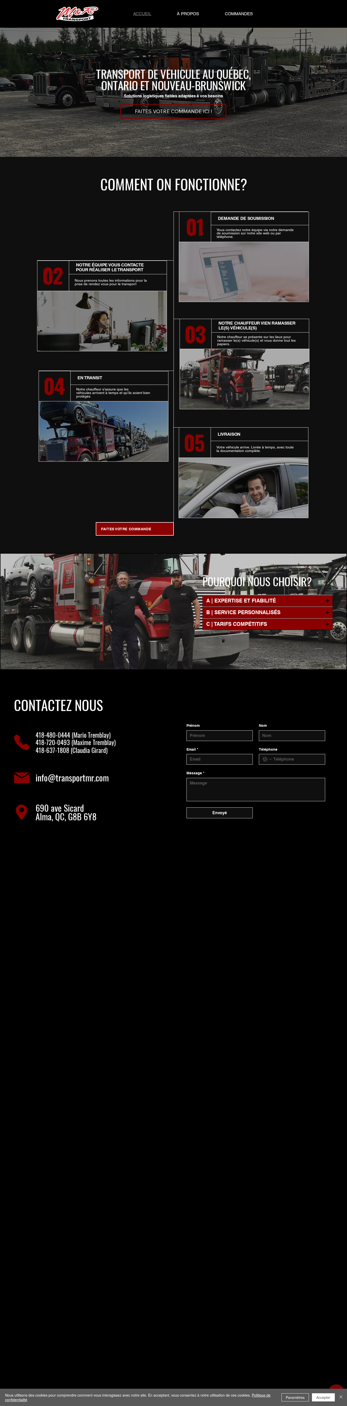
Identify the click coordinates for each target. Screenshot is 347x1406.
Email (192, 749)
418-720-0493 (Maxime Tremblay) (76, 742)
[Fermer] (341, 1397)
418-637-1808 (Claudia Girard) (71, 750)
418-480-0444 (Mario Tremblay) (73, 734)
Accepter (323, 1397)
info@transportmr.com (72, 777)
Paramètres (295, 1397)
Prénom (193, 725)
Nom (263, 725)
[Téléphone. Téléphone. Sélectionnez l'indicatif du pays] (267, 759)
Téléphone (268, 749)
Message (195, 773)
